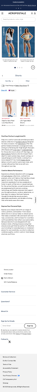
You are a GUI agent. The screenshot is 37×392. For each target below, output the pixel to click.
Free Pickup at (16, 85)
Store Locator (8, 270)
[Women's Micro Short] (27, 41)
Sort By (8, 81)
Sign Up (30, 326)
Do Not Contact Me (9, 361)
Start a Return (8, 278)
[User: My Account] (32, 13)
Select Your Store (21, 85)
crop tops (16, 150)
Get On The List (32, 5)
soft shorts (8, 176)
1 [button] (16, 8)
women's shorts (21, 142)
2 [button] (18, 8)
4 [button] (21, 65)
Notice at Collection (9, 357)
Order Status (8, 274)
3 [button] (20, 8)
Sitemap (5, 383)
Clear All (4, 90)
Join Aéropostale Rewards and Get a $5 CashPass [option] (18, 5)
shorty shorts (6, 154)
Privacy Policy (27, 333)
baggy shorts (25, 160)
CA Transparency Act (10, 379)
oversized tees (27, 150)
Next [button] (33, 67)
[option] (10, 44)
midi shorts (22, 144)
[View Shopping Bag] (35, 13)
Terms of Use (7, 364)
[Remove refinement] (15, 90)
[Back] (2, 75)
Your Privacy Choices (10, 375)
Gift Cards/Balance (10, 282)
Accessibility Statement (10, 368)
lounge (30, 174)
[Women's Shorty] (10, 41)
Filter (28, 81)
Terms (18, 333)
